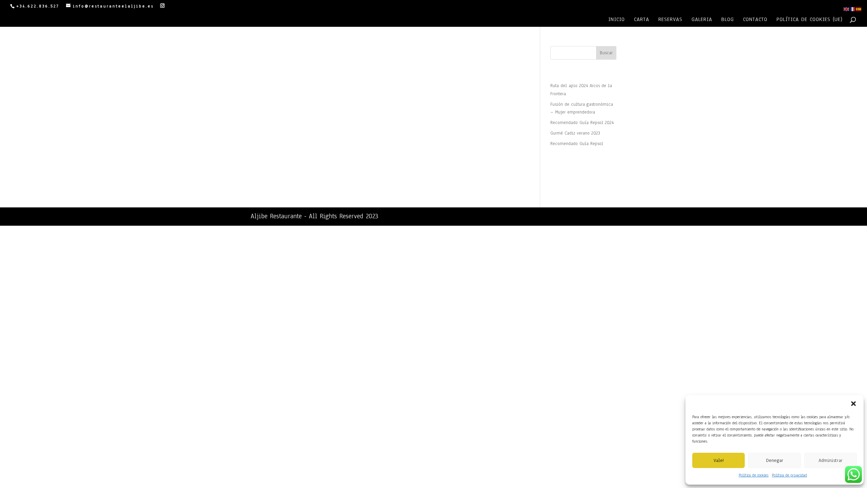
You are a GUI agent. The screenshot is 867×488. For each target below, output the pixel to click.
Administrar (831, 460)
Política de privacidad (789, 475)
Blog (727, 20)
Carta (641, 20)
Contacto (755, 20)
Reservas (670, 20)
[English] (847, 9)
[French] (853, 9)
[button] (853, 403)
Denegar (774, 460)
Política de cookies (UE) (810, 20)
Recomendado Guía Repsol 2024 (582, 123)
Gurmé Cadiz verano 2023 (575, 133)
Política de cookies (753, 475)
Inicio (616, 20)
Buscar (606, 53)
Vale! (719, 460)
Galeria (702, 20)
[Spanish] (859, 9)
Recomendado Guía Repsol (576, 144)
